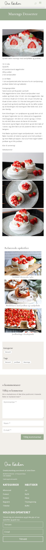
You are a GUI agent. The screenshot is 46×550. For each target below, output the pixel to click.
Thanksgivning (30, 502)
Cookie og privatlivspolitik (10, 479)
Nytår (27, 494)
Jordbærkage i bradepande (23, 334)
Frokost (6, 494)
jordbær (17, 362)
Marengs (27, 362)
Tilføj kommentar (32, 436)
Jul (26, 490)
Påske (27, 498)
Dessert (8, 352)
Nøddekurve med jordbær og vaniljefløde (23, 305)
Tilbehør (6, 506)
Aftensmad (7, 490)
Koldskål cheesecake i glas (23, 277)
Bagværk (6, 502)
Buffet (27, 506)
